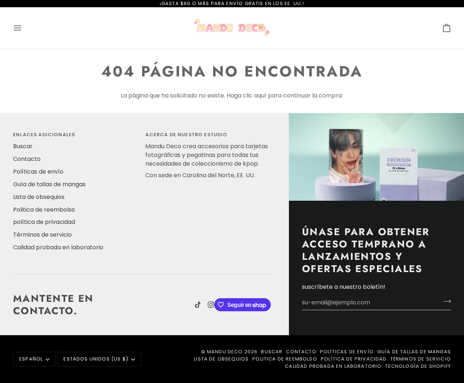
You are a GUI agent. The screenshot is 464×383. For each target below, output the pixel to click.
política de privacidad (44, 222)
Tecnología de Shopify (418, 366)
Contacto (27, 159)
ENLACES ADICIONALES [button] (44, 134)
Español (31, 358)
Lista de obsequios (39, 197)
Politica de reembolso (44, 209)
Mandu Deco (225, 351)
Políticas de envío (38, 171)
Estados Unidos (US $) (95, 358)
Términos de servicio (42, 234)
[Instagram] (211, 304)
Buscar (23, 146)
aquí (260, 95)
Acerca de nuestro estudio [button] (186, 134)
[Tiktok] (198, 304)
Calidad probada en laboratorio (58, 247)
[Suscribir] (445, 301)
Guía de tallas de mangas (49, 184)
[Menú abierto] (24, 28)
